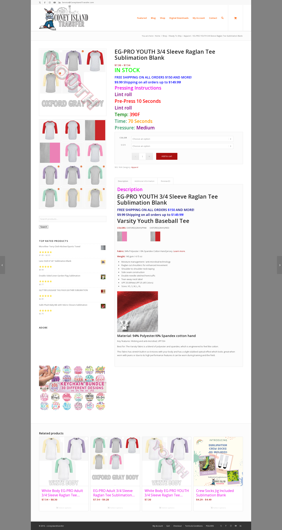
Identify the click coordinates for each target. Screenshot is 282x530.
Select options (64, 508)
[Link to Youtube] (54, 2)
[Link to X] (40, 2)
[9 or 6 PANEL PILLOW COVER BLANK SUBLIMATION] (279, 265)
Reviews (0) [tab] (165, 181)
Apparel (134, 167)
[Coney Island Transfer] (63, 18)
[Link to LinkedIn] (59, 2)
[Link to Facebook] (44, 2)
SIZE (123, 145)
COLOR (123, 137)
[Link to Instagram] (49, 2)
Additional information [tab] (144, 181)
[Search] (222, 18)
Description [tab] (123, 181)
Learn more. (179, 251)
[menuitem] (142, 18)
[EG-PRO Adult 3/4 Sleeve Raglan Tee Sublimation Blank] (2, 265)
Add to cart (167, 156)
